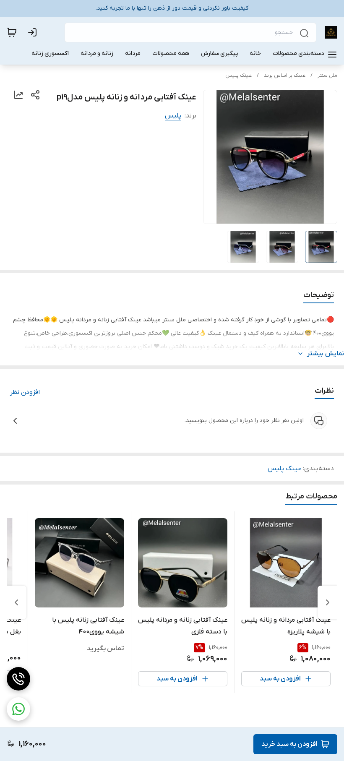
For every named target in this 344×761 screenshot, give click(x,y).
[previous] (328, 602)
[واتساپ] (18, 709)
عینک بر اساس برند (284, 75)
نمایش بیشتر (325, 353)
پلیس (173, 116)
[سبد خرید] (12, 32)
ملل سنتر (327, 75)
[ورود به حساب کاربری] (34, 32)
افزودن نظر (25, 392)
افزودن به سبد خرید (289, 744)
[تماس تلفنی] (18, 679)
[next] (16, 602)
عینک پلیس (238, 75)
